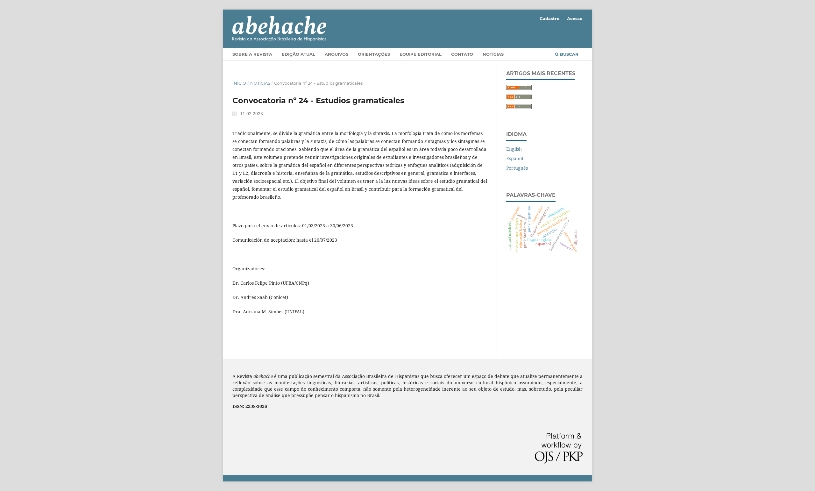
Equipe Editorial (421, 54)
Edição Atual (298, 54)
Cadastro (550, 18)
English (514, 149)
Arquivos (336, 54)
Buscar (568, 54)
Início (239, 83)
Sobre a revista (252, 54)
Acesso (575, 18)
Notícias (493, 54)
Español (514, 158)
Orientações (374, 54)
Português (517, 168)
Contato (462, 54)
